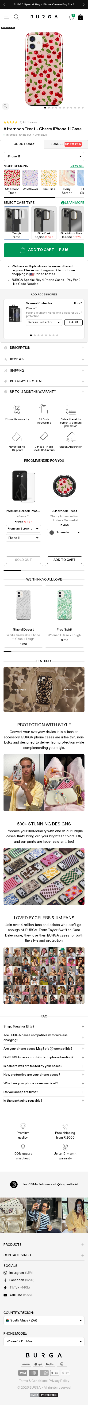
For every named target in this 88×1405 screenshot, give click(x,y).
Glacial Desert (23, 629)
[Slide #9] (79, 108)
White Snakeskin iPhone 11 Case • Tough (23, 637)
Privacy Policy (59, 1381)
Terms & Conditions (33, 1381)
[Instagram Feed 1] (44, 1215)
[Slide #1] (49, 108)
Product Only (22, 144)
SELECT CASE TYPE (19, 202)
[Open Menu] (7, 17)
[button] (20, 122)
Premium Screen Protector (26, 511)
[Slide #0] (45, 108)
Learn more (74, 202)
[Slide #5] (64, 108)
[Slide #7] (71, 108)
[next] (83, 4)
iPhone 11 (23, 516)
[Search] (16, 17)
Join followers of (50, 1184)
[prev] (4, 4)
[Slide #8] (75, 108)
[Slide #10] (83, 108)
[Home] (44, 17)
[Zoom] (5, 106)
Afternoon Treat (64, 511)
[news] (71, 17)
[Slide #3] (56, 108)
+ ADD (73, 322)
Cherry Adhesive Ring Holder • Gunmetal (65, 518)
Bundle (65, 144)
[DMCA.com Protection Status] (44, 1395)
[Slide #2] (53, 108)
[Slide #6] (68, 108)
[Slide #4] (60, 108)
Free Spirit (64, 629)
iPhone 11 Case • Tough (64, 635)
